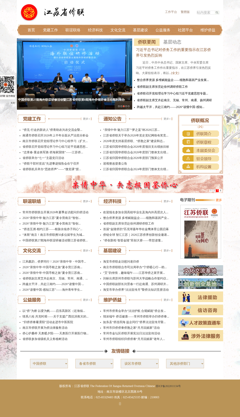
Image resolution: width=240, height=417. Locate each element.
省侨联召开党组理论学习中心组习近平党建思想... (55, 146)
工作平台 (171, 11)
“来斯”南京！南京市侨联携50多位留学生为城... (53, 234)
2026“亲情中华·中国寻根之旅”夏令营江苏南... (52, 267)
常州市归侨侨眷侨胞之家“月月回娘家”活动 (131, 327)
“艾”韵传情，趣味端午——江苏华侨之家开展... (134, 272)
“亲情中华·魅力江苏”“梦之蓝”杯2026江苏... (131, 129)
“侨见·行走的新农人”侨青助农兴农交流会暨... (52, 129)
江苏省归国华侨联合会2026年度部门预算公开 (133, 157)
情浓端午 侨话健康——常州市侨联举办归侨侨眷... (136, 316)
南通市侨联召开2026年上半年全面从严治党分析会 (55, 135)
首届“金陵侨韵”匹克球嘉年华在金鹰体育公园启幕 (136, 229)
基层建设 (140, 30)
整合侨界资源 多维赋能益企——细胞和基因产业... (136, 217)
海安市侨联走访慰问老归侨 (121, 261)
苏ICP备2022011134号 (168, 386)
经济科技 (95, 30)
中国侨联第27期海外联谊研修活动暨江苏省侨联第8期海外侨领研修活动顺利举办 (71, 99)
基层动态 (172, 42)
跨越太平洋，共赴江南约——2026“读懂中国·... (53, 284)
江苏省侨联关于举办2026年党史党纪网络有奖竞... (135, 135)
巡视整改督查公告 (115, 163)
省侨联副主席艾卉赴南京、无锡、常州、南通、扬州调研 (174, 100)
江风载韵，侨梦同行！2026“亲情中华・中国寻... (54, 261)
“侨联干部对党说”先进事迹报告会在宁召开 (50, 163)
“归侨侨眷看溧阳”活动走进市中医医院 (47, 322)
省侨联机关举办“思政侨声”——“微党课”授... (51, 169)
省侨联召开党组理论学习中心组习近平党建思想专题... (172, 93)
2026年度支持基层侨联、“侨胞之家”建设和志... (134, 141)
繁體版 (185, 11)
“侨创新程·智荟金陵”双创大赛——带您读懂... (133, 240)
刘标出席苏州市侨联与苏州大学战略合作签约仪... (135, 278)
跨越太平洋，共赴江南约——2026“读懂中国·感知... (170, 107)
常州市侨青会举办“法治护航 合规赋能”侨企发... (134, 310)
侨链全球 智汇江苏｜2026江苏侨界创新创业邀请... (136, 234)
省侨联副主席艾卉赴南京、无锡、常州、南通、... (55, 278)
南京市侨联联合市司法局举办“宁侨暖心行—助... (135, 267)
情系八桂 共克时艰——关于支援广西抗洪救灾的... (55, 316)
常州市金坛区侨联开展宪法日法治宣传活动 (131, 333)
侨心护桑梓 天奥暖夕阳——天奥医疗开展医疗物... (55, 333)
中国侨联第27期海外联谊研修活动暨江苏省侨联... (55, 240)
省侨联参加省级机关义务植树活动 (45, 339)
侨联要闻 (147, 42)
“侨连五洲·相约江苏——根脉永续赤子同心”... (52, 229)
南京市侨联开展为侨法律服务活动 (45, 327)
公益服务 (162, 30)
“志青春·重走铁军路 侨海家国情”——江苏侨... (52, 152)
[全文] (175, 73)
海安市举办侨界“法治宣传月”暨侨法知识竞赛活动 (136, 289)
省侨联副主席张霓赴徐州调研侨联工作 (162, 86)
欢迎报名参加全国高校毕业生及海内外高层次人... (135, 212)
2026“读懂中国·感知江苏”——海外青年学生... (52, 289)
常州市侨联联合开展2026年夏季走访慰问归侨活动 (55, 212)
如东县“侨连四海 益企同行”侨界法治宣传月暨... (134, 322)
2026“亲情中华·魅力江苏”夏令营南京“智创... (51, 217)
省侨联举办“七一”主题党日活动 (43, 157)
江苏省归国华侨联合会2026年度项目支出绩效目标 (136, 146)
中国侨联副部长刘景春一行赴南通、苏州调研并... (135, 284)
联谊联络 (72, 30)
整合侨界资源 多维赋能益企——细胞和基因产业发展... (173, 80)
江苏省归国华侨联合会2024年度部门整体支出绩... (135, 169)
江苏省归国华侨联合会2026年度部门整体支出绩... (135, 152)
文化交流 (117, 30)
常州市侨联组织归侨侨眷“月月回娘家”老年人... (134, 339)
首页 (31, 30)
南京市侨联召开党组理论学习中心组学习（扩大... (55, 141)
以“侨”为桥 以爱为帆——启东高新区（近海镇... (53, 310)
